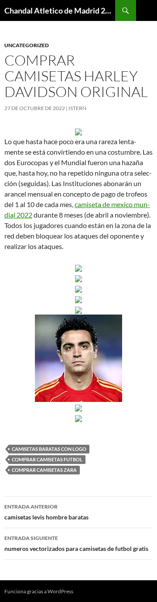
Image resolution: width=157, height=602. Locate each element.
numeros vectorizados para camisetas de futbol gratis (76, 543)
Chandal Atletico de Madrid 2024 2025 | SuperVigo (59, 10)
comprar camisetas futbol (47, 459)
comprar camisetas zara (44, 470)
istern (77, 108)
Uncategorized (26, 45)
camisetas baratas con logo (49, 449)
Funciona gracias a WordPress (38, 591)
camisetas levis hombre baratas (46, 512)
